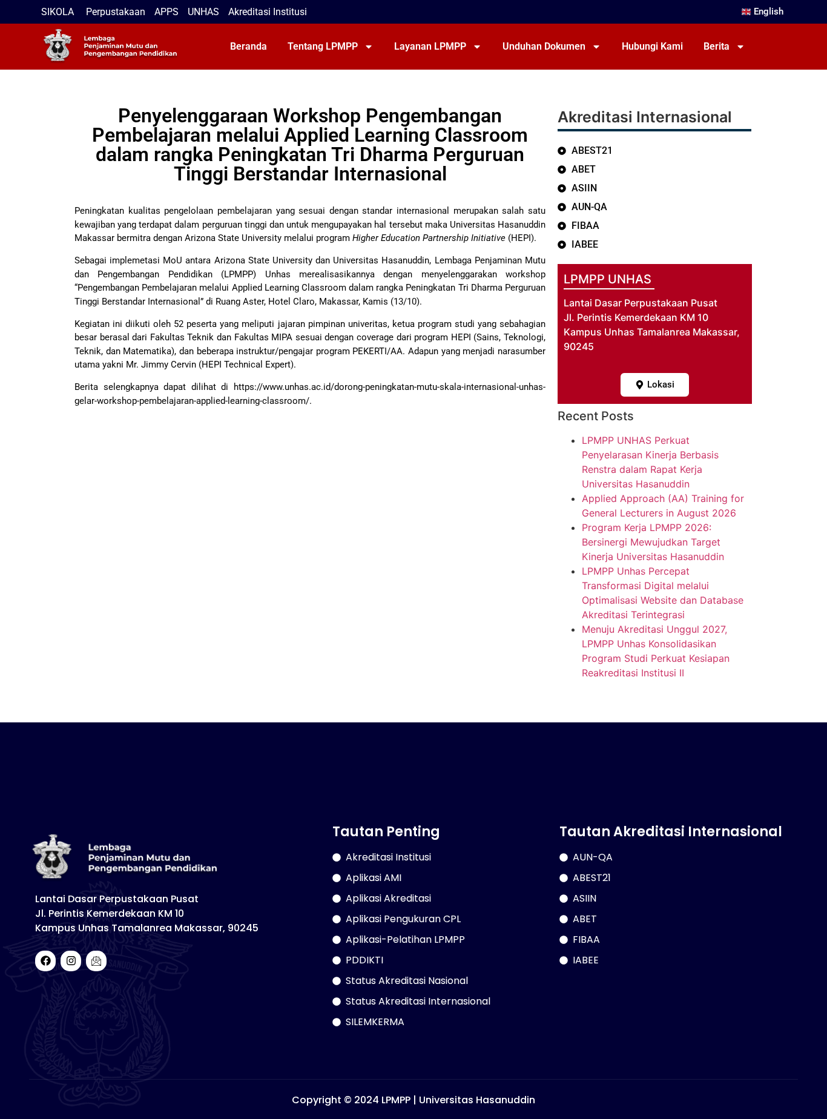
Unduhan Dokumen (543, 46)
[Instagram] (71, 961)
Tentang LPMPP (323, 46)
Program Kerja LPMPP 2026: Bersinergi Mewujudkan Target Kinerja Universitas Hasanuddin (653, 542)
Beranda (248, 46)
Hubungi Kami (652, 46)
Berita (716, 46)
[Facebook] (45, 961)
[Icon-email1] (96, 961)
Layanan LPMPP (430, 46)
